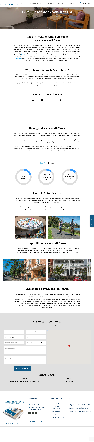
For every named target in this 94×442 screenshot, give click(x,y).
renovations (74, 56)
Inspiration (60, 3)
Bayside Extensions (26, 55)
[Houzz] (36, 413)
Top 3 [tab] (42, 163)
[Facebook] (29, 413)
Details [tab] (51, 163)
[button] (12, 423)
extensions (19, 58)
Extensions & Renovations (36, 3)
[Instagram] (33, 413)
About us (23, 3)
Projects (50, 3)
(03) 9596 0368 (86, 3)
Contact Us (71, 3)
